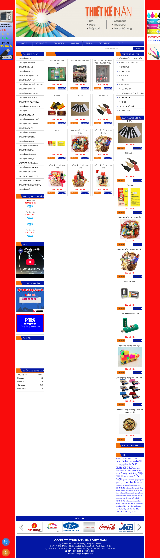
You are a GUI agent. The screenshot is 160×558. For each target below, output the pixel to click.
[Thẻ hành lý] (103, 109)
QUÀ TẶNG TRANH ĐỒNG (29, 146)
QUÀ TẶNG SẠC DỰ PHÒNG (30, 181)
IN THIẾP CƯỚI (124, 111)
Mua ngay (61, 88)
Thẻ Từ (80, 95)
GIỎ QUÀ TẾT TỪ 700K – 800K (57, 166)
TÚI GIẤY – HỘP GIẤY (127, 106)
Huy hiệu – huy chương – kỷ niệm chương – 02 (130, 379)
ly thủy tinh (140, 480)
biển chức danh (121, 458)
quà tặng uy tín (130, 501)
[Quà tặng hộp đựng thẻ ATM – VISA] (130, 357)
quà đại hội (136, 503)
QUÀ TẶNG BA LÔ (26, 67)
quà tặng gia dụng (131, 490)
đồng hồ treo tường (127, 510)
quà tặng (120, 487)
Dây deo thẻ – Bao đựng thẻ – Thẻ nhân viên (103, 62)
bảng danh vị (137, 468)
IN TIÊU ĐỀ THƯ (124, 98)
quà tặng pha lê (131, 495)
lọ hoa (117, 483)
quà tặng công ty (131, 488)
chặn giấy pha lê (121, 470)
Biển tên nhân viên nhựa (57, 62)
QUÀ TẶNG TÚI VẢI (26, 150)
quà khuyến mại (128, 485)
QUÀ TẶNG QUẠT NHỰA (28, 124)
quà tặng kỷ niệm (121, 495)
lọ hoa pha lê (128, 482)
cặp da (126, 476)
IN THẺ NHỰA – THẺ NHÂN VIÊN (131, 93)
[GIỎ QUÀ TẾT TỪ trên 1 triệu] (80, 144)
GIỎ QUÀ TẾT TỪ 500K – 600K (80, 166)
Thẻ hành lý (103, 95)
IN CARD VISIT (124, 71)
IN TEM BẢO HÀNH (125, 89)
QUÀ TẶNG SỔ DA (26, 128)
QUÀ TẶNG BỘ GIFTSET (28, 167)
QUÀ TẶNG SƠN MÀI (27, 137)
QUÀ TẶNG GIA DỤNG (27, 133)
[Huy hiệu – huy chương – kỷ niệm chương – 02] (130, 392)
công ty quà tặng (128, 473)
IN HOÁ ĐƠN (123, 76)
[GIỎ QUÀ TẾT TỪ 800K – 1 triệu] (103, 144)
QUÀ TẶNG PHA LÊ (26, 115)
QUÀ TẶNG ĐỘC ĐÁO (27, 172)
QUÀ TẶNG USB (25, 58)
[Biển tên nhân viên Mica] (80, 74)
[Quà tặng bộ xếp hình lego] (130, 325)
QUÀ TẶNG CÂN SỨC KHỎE (30, 185)
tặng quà (133, 506)
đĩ (119, 509)
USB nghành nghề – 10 (130, 281)
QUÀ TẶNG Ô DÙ (25, 111)
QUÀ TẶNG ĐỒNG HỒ (27, 154)
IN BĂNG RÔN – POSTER (128, 63)
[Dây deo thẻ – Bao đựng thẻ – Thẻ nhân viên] (103, 74)
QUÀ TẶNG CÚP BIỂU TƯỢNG (30, 84)
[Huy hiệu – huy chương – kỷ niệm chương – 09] (130, 424)
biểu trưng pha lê (129, 462)
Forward (139, 527)
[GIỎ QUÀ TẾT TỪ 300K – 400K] (103, 179)
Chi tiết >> (51, 88)
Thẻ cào (57, 130)
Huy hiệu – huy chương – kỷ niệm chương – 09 (130, 411)
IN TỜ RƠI (122, 102)
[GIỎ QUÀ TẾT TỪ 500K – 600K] (80, 179)
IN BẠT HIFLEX (124, 67)
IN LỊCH (121, 80)
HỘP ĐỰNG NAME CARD (28, 176)
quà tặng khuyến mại (136, 493)
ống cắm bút (132, 512)
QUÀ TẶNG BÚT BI (26, 71)
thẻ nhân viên (124, 506)
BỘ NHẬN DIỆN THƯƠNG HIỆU (130, 58)
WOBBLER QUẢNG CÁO (28, 163)
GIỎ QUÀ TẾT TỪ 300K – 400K (103, 166)
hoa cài (131, 476)
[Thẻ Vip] (57, 109)
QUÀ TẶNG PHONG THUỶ (29, 119)
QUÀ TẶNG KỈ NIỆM (26, 159)
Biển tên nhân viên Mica (80, 61)
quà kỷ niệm (137, 485)
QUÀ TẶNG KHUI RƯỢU (28, 93)
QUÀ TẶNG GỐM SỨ (27, 89)
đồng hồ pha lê (124, 509)
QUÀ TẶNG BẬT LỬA (27, 80)
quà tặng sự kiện (129, 498)
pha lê (121, 485)
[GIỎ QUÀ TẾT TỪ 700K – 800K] (57, 179)
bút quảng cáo (126, 465)
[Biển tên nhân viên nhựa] (57, 74)
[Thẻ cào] (57, 144)
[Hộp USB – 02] (130, 261)
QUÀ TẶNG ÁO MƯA (27, 63)
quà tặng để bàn (127, 503)
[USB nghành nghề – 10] (130, 293)
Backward (21, 527)
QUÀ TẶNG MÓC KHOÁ (28, 98)
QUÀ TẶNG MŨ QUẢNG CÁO (30, 106)
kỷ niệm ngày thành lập (130, 480)
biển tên (133, 461)
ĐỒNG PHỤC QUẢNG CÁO (29, 76)
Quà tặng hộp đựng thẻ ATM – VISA (130, 346)
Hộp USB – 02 (129, 249)
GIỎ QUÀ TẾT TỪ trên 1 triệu (80, 132)
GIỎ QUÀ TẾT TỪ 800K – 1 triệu (103, 132)
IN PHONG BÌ (123, 84)
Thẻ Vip (57, 95)
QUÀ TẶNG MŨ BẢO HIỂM (29, 102)
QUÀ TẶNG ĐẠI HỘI (26, 141)
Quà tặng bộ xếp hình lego (129, 313)
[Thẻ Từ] (80, 109)
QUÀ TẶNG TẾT (25, 189)
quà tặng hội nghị (125, 493)
